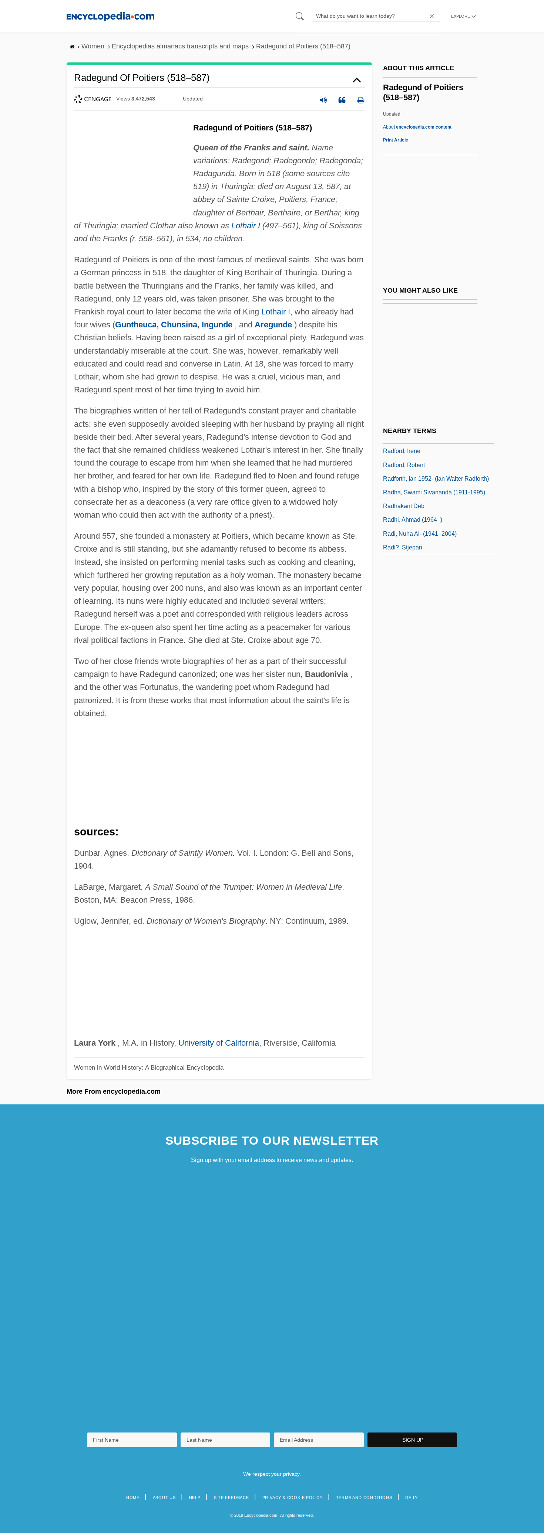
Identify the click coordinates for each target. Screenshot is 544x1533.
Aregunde (273, 324)
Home (133, 1497)
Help (195, 1497)
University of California (218, 1042)
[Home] (110, 16)
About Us (164, 1497)
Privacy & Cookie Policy (292, 1497)
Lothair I (245, 225)
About (417, 127)
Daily (411, 1497)
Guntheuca (136, 324)
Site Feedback (231, 1497)
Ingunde (217, 324)
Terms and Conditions (364, 1497)
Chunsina (179, 324)
